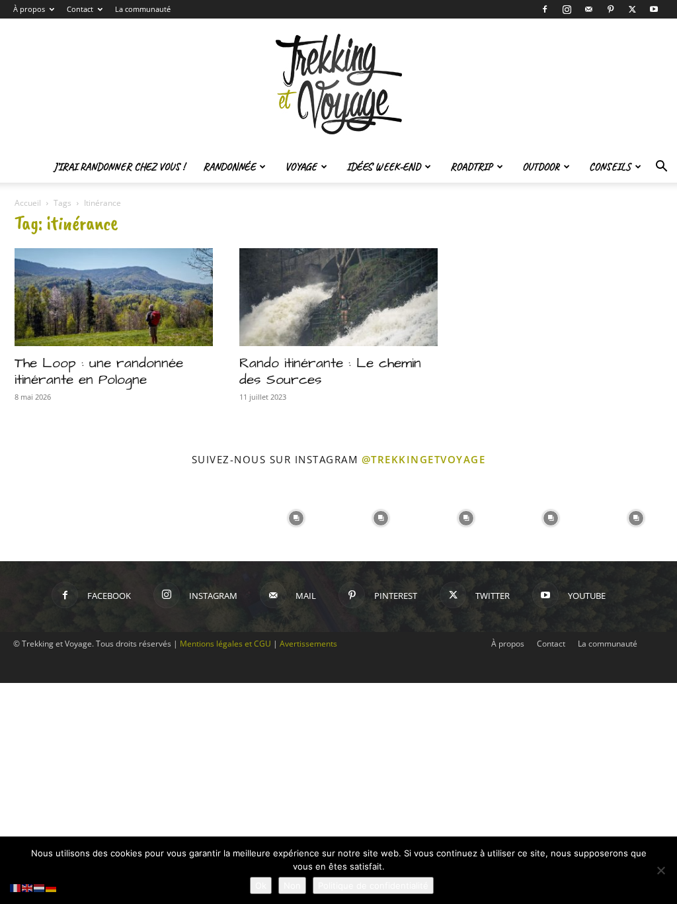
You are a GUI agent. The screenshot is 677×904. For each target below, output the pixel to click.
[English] (28, 887)
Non (292, 885)
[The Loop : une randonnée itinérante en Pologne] (114, 297)
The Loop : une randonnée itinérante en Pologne (99, 371)
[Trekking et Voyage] (338, 85)
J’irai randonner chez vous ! (119, 166)
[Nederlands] (40, 887)
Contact (80, 9)
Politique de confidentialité (373, 885)
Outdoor (540, 166)
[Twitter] (632, 9)
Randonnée (229, 166)
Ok (260, 885)
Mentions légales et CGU (225, 643)
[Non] (660, 870)
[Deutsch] (52, 887)
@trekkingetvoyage (424, 459)
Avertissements (308, 643)
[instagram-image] (41, 517)
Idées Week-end (383, 166)
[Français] (16, 887)
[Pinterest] (610, 9)
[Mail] (588, 9)
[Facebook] (545, 9)
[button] (661, 167)
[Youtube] (654, 9)
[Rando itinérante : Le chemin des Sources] (338, 297)
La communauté (143, 9)
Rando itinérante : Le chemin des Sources (330, 371)
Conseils (610, 166)
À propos (29, 9)
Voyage (301, 166)
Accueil (28, 202)
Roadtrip (471, 166)
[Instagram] (567, 9)
